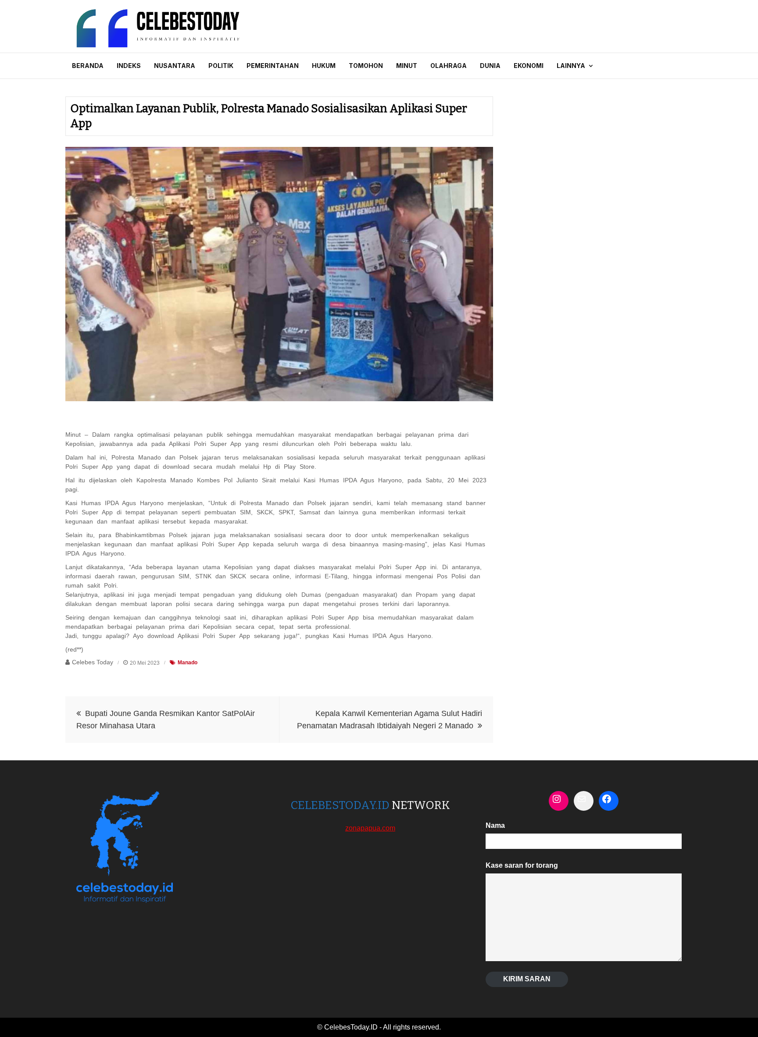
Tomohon (366, 65)
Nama (495, 825)
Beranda (88, 65)
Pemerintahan (273, 65)
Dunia (490, 65)
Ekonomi (528, 65)
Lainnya (571, 65)
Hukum (324, 65)
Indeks (129, 65)
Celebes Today (92, 662)
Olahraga (448, 65)
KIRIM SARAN (527, 979)
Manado (187, 662)
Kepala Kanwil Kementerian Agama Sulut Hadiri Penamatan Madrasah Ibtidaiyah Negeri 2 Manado (389, 719)
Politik (220, 65)
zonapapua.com (370, 828)
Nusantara (174, 65)
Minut (406, 65)
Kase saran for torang (522, 865)
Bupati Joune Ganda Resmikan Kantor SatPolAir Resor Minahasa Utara (165, 719)
